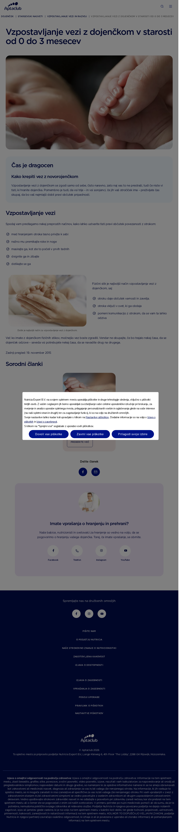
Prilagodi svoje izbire (133, 434)
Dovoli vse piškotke (48, 434)
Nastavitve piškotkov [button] (97, 417)
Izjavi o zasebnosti (47, 421)
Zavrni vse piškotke (90, 434)
